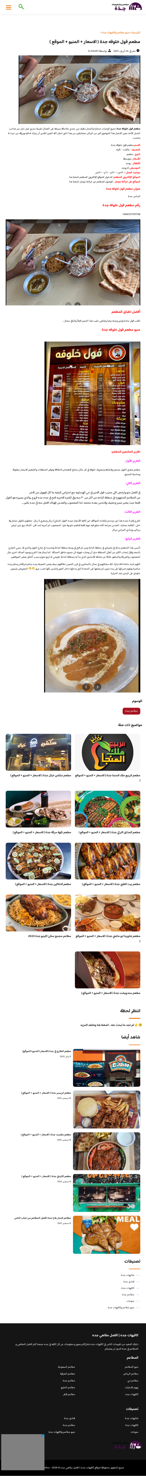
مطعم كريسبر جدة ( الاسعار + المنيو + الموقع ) (46, 1093)
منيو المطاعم (131, 1367)
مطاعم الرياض (130, 1374)
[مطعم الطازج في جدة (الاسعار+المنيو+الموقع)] (106, 1068)
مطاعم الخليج (68, 1387)
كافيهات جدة (127, 1288)
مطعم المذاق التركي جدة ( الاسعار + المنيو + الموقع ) (109, 832)
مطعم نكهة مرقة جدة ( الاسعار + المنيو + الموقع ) (42, 832)
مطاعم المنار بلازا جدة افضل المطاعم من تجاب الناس (42, 1218)
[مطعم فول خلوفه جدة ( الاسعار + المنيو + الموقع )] (73, 89)
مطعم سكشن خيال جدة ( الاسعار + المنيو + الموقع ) (40, 775)
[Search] (20, 7)
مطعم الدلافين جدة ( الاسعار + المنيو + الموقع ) (43, 884)
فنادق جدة (128, 1282)
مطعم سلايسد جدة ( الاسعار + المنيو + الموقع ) (46, 1135)
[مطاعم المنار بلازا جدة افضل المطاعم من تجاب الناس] (106, 1235)
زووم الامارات (131, 1387)
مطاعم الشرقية (67, 1374)
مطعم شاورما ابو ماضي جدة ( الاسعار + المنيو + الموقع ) (108, 939)
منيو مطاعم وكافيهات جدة (121, 1307)
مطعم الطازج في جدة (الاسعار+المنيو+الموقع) (46, 1051)
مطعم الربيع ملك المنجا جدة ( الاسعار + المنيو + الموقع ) (107, 778)
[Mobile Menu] (8, 7)
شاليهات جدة (127, 1275)
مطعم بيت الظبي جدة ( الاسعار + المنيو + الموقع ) (111, 884)
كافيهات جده (131, 1394)
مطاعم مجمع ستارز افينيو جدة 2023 (49, 936)
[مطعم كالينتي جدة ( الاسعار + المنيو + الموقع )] (106, 1193)
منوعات (130, 1301)
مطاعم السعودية (66, 1367)
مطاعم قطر (69, 1394)
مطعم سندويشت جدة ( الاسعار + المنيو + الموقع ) (110, 993)
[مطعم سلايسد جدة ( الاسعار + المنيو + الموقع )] (106, 1151)
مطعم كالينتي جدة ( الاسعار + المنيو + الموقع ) (46, 1176)
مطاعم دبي (132, 1381)
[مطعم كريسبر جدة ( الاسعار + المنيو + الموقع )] (106, 1110)
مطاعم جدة (131, 711)
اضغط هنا (74, 177)
